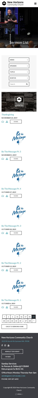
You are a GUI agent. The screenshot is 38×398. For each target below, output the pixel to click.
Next (34, 321)
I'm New (8, 357)
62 (12, 321)
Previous (4, 317)
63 (16, 321)
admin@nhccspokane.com (13, 376)
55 (17, 317)
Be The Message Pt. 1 (11, 300)
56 (21, 317)
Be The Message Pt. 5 (11, 151)
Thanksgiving (8, 114)
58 (29, 317)
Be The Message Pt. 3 (11, 226)
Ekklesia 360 (19, 394)
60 (4, 321)
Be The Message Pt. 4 (11, 188)
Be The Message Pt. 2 (11, 263)
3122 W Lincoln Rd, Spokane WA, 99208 (15, 341)
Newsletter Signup (12, 351)
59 (33, 317)
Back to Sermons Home (14, 326)
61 (8, 321)
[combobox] (19, 60)
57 (25, 317)
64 (20, 321)
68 (30, 321)
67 (26, 321)
